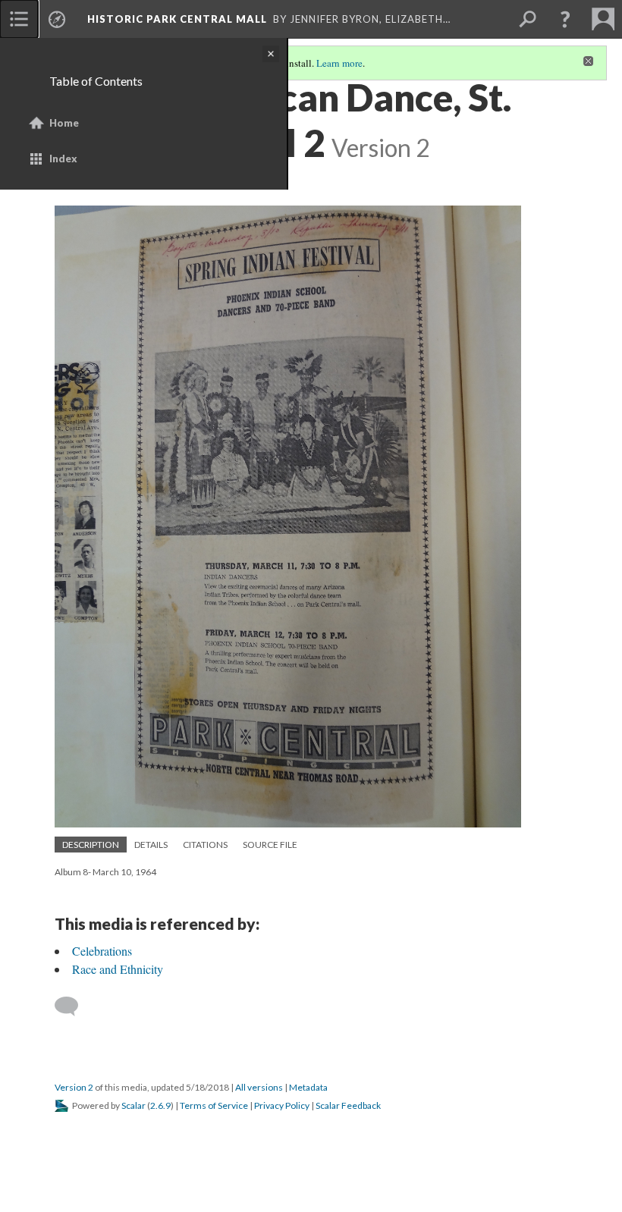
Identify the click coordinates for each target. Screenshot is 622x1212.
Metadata (308, 1087)
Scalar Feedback (348, 1105)
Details (151, 844)
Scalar (133, 1105)
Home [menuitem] (64, 123)
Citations (205, 844)
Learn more (339, 63)
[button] (565, 19)
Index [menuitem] (63, 158)
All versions (259, 1087)
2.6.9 (160, 1105)
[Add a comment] (73, 1006)
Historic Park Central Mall (177, 19)
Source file (270, 844)
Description (90, 844)
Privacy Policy (281, 1105)
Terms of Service (214, 1105)
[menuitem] (19, 19)
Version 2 (74, 1087)
